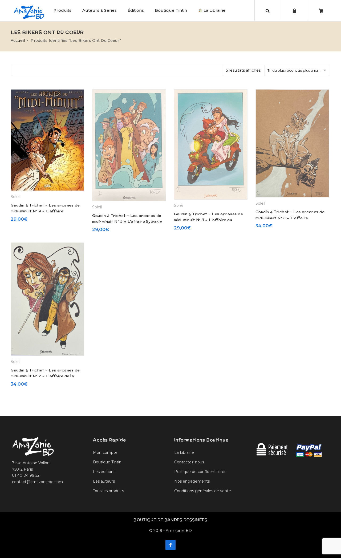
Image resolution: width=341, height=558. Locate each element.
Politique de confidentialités (200, 471)
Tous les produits (108, 490)
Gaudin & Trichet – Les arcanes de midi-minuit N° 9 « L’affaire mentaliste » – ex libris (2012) (45, 211)
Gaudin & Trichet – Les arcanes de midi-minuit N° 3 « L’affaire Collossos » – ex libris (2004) (289, 218)
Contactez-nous (189, 462)
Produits (62, 10)
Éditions (136, 10)
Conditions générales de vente (202, 490)
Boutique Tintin (171, 10)
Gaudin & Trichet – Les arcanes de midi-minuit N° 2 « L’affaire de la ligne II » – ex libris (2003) (45, 376)
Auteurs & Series (99, 10)
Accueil (18, 40)
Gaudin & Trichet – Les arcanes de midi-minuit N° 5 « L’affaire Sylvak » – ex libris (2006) (127, 221)
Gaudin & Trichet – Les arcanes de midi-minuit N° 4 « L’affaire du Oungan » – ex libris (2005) (208, 220)
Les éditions (104, 471)
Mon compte (105, 452)
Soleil (15, 196)
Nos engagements (192, 481)
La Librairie (214, 10)
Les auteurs (104, 481)
